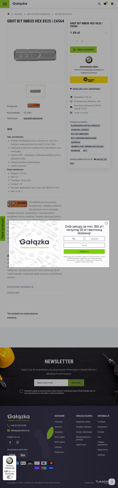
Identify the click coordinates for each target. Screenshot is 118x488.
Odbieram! (84, 251)
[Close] (106, 223)
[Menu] (14, 457)
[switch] (10, 477)
